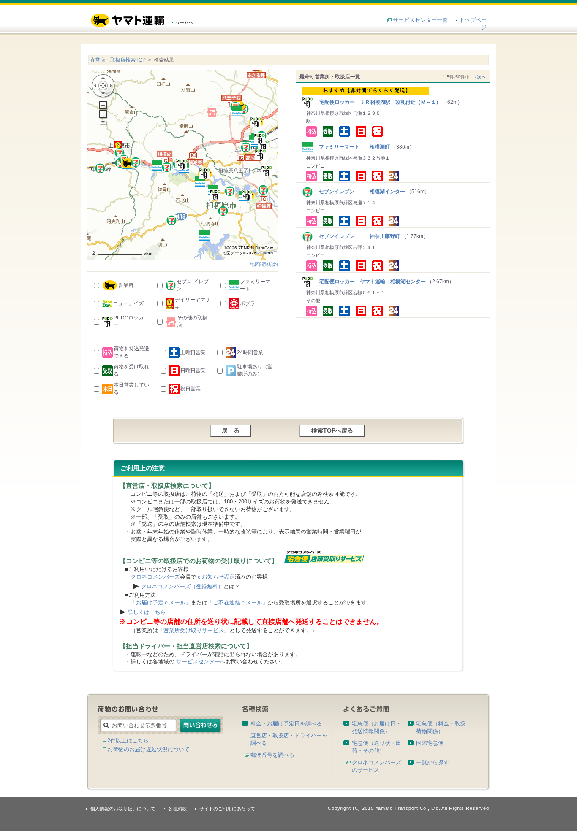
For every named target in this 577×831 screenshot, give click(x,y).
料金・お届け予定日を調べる (286, 723)
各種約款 (177, 808)
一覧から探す (432, 762)
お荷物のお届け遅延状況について (148, 749)
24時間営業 (250, 352)
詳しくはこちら (147, 612)
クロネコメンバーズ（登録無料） (182, 586)
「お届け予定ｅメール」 (161, 602)
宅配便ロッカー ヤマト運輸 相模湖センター (370, 281)
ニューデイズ (128, 303)
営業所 (125, 285)
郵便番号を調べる (272, 755)
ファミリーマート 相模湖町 (352, 147)
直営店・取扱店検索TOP (118, 60)
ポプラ (247, 303)
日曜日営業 (193, 371)
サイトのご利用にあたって (227, 808)
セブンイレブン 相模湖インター (359, 192)
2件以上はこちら (128, 740)
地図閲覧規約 (264, 264)
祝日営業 (190, 389)
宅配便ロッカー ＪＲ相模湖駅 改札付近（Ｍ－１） (377, 102)
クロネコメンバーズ (155, 577)
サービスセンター (198, 661)
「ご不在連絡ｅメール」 (237, 602)
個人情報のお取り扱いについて (122, 808)
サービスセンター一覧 (420, 20)
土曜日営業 (193, 352)
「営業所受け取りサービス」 (193, 630)
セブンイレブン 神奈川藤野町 (357, 236)
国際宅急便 (430, 743)
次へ (481, 76)
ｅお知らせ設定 (215, 577)
